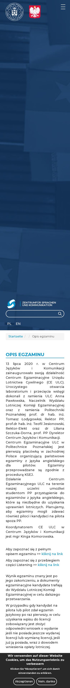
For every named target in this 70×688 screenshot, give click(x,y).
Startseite (15, 336)
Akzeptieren (24, 681)
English (18, 324)
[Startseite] (14, 12)
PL (9, 324)
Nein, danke (46, 681)
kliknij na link (52, 554)
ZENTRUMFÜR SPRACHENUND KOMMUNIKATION (39, 303)
